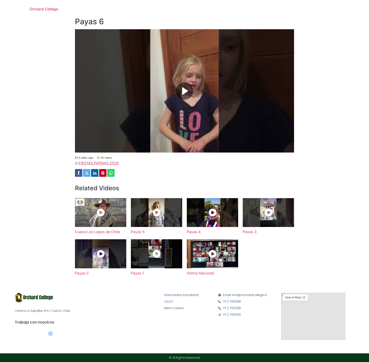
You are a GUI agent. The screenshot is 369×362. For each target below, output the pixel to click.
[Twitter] (86, 173)
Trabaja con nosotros (34, 322)
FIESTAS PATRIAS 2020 (99, 163)
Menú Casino (174, 308)
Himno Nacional (200, 273)
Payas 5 (138, 232)
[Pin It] (102, 173)
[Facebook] (78, 173)
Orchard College (44, 9)
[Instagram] (50, 333)
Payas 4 (194, 232)
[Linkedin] (94, 173)
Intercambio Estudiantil (181, 295)
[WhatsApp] (111, 173)
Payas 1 (137, 273)
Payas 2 (82, 273)
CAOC (168, 301)
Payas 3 (250, 232)
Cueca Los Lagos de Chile (97, 232)
